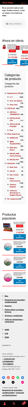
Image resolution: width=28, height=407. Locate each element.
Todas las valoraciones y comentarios (14, 320)
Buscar (14, 403)
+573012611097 (9, 359)
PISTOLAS (11, 108)
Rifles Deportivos (13, 134)
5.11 (11, 97)
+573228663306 (7, 361)
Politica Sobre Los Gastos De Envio (14, 310)
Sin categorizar (12, 199)
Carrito (22, 401)
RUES (7, 337)
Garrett (12, 171)
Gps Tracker (14, 175)
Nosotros (8, 306)
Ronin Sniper (8, 2)
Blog (6, 296)
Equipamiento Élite (14, 93)
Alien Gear (14, 104)
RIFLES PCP (14, 159)
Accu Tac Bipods (16, 101)
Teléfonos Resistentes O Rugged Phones (15, 192)
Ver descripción (12, 61)
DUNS (7, 329)
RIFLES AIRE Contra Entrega (15, 154)
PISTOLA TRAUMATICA (15, 113)
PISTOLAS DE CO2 (15, 119)
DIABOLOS (14, 138)
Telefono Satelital (13, 185)
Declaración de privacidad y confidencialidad (15, 301)
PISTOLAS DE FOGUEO (15, 125)
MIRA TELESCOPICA (15, 142)
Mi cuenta (4, 403)
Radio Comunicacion (15, 179)
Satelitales (11, 163)
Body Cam (13, 167)
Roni (11, 130)
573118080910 (8, 364)
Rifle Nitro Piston (13, 148)
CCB (6, 333)
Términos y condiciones (13, 315)
